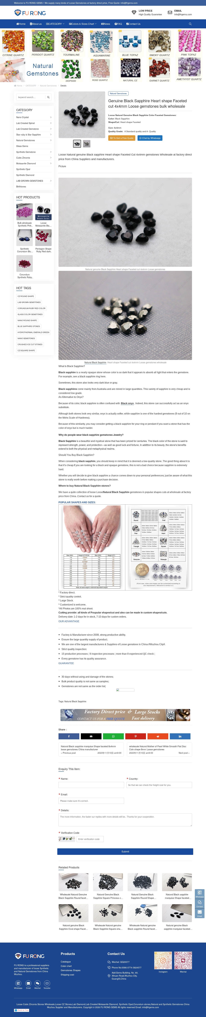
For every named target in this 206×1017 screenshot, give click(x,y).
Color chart (66, 965)
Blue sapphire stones (29, 326)
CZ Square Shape (26, 350)
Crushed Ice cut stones (30, 344)
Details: (65, 810)
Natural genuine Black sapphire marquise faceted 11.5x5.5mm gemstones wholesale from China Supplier (177, 930)
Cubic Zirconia (23, 157)
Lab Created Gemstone (27, 129)
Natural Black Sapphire (95, 362)
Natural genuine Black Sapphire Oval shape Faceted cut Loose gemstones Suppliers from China (73, 930)
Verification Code (70, 832)
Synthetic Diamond (25, 175)
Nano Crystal (22, 117)
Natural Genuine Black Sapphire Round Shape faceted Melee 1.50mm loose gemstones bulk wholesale (142, 899)
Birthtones (21, 186)
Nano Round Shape (27, 320)
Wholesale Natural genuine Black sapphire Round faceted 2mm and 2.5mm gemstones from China (142, 930)
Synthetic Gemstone (26, 152)
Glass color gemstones (30, 314)
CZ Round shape (26, 296)
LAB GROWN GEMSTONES (29, 181)
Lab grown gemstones (29, 302)
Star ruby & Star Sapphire (28, 134)
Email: (64, 794)
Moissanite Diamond (26, 163)
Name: (64, 778)
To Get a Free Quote (123, 138)
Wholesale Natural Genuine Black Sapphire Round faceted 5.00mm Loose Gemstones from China (73, 899)
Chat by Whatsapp (151, 138)
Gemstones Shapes (71, 970)
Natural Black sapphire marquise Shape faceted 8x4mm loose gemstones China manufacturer (177, 899)
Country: (133, 778)
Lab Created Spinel (25, 123)
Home (19, 85)
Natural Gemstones (48, 85)
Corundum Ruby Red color (31, 308)
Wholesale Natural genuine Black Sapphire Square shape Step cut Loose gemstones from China (108, 930)
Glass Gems (22, 146)
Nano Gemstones (26, 338)
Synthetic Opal (23, 169)
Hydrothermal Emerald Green (33, 332)
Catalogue (66, 961)
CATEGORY (31, 85)
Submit (125, 851)
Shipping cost (67, 974)
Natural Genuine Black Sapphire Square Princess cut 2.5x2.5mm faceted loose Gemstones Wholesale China (108, 899)
